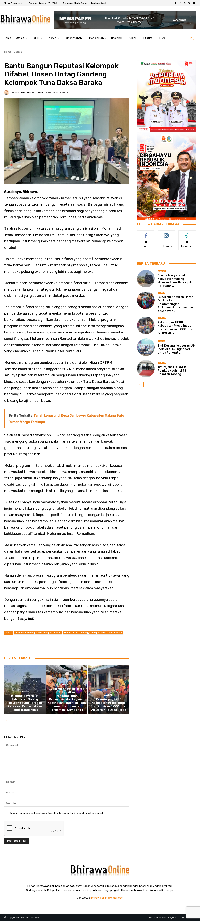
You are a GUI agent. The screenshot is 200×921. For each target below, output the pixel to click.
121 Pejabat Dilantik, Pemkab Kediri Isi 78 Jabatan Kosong (172, 370)
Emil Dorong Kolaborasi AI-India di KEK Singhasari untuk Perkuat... (176, 349)
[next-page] (13, 720)
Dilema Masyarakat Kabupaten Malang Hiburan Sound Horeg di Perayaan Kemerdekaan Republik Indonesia (25, 703)
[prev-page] (6, 720)
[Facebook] (175, 3)
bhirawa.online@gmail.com (107, 897)
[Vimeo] (189, 3)
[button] (191, 38)
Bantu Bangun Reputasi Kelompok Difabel (38, 632)
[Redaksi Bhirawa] (7, 92)
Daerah (18, 51)
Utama (66, 684)
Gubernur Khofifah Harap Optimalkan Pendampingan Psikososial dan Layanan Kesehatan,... (176, 304)
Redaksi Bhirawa (32, 92)
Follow (166, 233)
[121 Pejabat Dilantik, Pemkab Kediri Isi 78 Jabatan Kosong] (146, 368)
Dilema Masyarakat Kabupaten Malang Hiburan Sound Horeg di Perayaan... (175, 281)
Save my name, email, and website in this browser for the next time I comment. (57, 813)
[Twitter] (184, 3)
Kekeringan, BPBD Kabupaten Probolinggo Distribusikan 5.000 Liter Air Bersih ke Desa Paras (109, 705)
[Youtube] (194, 3)
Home (7, 51)
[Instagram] (180, 3)
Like (146, 233)
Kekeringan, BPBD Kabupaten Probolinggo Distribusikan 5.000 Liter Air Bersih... (176, 327)
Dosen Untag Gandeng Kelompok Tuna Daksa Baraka (93, 632)
